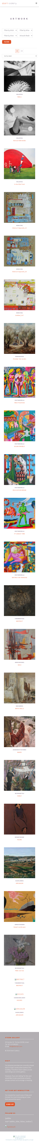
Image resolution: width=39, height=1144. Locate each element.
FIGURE (19, 840)
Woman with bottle (19, 140)
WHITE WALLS (19, 708)
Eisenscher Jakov (19, 997)
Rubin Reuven (19, 356)
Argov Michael (19, 662)
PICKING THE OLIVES (19, 359)
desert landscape (19, 927)
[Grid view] (17, 51)
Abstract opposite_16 (19, 272)
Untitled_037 (19, 315)
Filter (6, 42)
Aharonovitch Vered (19, 750)
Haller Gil (19, 94)
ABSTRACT (19, 621)
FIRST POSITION (19, 403)
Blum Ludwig (19, 881)
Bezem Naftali (19, 793)
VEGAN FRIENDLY (19, 446)
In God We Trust (19, 184)
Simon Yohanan (19, 924)
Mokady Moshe (19, 837)
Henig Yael (19, 225)
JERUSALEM (19, 883)
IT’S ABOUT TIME (19, 534)
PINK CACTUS (19, 971)
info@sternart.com (15, 1046)
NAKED (19, 752)
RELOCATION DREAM (19, 490)
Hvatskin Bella (19, 400)
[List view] (22, 51)
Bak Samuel (19, 706)
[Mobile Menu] (36, 3)
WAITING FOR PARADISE (19, 577)
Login (32, 1140)
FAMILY (19, 796)
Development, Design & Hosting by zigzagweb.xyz (18, 1140)
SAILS (19, 665)
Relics (20, 97)
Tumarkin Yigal (19, 618)
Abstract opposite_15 (19, 228)
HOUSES (19, 1000)
